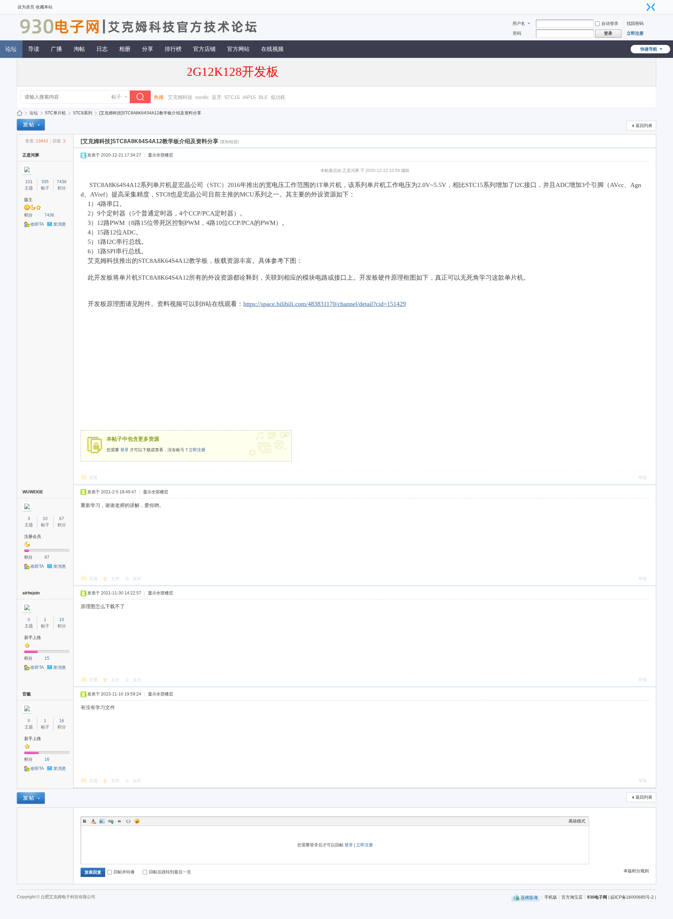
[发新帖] (31, 125)
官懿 (26, 694)
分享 (147, 49)
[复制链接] (229, 141)
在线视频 (272, 49)
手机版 (550, 897)
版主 (28, 199)
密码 (517, 33)
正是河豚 (30, 155)
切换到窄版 (651, 7)
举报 (642, 477)
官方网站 (238, 49)
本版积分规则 (636, 870)
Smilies (137, 821)
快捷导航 (648, 49)
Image (102, 821)
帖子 (116, 97)
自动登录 (609, 23)
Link (110, 821)
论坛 (33, 113)
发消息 (59, 224)
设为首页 (26, 7)
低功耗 (278, 97)
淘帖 (79, 49)
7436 (62, 181)
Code (128, 821)
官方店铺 (204, 49)
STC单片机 (55, 113)
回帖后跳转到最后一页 (170, 872)
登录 (124, 449)
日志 (102, 49)
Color (93, 821)
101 (29, 181)
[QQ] (525, 897)
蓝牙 (217, 97)
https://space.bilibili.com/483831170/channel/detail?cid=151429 (324, 303)
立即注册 (635, 33)
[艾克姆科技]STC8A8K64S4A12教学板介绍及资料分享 (150, 113)
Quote (119, 821)
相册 (124, 49)
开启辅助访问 (644, 5)
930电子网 (19, 113)
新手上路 (32, 637)
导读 (33, 49)
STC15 (232, 97)
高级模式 (577, 821)
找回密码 (635, 23)
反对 (137, 578)
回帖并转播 (124, 872)
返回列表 (643, 125)
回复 (93, 477)
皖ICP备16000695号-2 (632, 897)
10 (45, 518)
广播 (56, 49)
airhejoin (31, 593)
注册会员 (32, 536)
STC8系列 (82, 113)
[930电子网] (141, 36)
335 (45, 181)
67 (61, 518)
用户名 (518, 23)
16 (61, 720)
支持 (116, 578)
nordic (202, 97)
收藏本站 (44, 7)
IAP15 (249, 97)
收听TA (37, 224)
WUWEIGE (32, 492)
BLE (263, 97)
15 (61, 619)
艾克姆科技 (180, 97)
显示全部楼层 (160, 155)
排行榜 (173, 49)
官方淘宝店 (572, 897)
